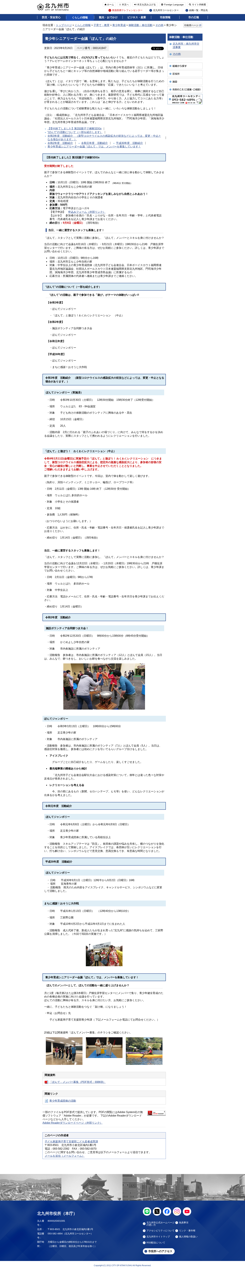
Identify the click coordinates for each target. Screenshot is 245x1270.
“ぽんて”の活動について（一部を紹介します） (75, 132)
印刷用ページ (191, 25)
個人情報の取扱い (188, 1236)
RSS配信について (155, 1242)
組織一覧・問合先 (198, 10)
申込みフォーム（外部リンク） (87, 211)
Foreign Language (174, 4)
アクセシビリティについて (160, 1230)
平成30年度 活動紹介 (129, 143)
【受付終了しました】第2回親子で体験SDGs (75, 128)
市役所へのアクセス (160, 1251)
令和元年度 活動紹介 (94, 143)
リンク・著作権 (187, 1230)
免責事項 (183, 1222)
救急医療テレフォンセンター (127, 10)
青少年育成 (119, 25)
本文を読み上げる (146, 4)
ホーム (110, 4)
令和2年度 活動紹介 (60, 143)
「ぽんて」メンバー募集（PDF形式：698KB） (77, 1082)
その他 (159, 25)
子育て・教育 (102, 25)
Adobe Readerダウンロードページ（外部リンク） (72, 1122)
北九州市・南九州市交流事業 (186, 45)
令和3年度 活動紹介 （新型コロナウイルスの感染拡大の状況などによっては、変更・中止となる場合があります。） (104, 137)
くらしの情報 (80, 17)
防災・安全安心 (51, 17)
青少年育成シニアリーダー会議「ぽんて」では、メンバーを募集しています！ (94, 146)
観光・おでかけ (108, 17)
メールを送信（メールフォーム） (65, 1155)
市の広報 (193, 17)
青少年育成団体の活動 (62, 1100)
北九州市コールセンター (166, 10)
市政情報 (165, 17)
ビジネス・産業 (136, 17)
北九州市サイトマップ (158, 1236)
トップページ (64, 25)
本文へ (125, 4)
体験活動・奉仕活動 (140, 25)
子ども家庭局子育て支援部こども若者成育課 (71, 1141)
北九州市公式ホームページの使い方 (160, 1223)
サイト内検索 (199, 4)
